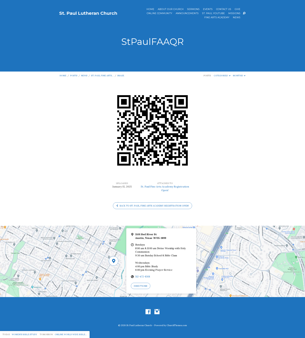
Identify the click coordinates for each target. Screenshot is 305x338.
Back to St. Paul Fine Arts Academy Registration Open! (154, 205)
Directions (140, 286)
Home (150, 9)
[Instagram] (156, 311)
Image (120, 75)
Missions (234, 13)
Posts (73, 75)
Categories (221, 75)
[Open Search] (244, 13)
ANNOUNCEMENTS (187, 13)
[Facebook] (148, 311)
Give (237, 9)
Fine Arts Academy (216, 17)
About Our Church (171, 9)
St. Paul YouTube (213, 13)
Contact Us (223, 9)
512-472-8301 (142, 276)
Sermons (193, 9)
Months (238, 75)
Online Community (159, 13)
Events (208, 9)
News (236, 17)
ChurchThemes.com (177, 325)
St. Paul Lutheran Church (88, 13)
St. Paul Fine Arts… (102, 75)
